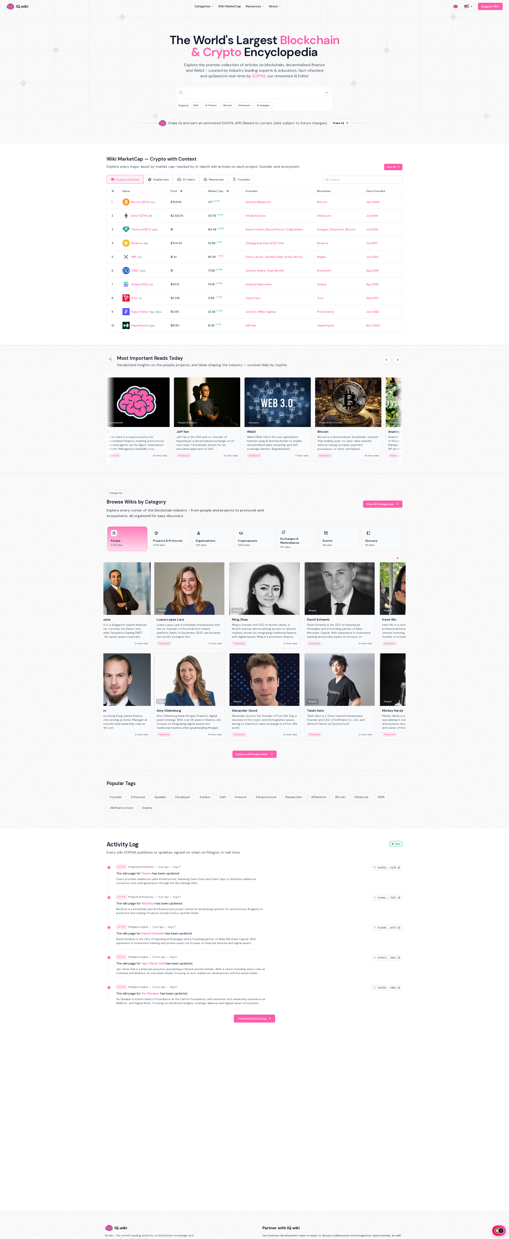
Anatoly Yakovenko (259, 284)
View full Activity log (252, 1018)
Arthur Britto (293, 257)
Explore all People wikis (252, 754)
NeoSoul (148, 903)
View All (391, 167)
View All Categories (380, 504)
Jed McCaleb (274, 257)
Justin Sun (253, 298)
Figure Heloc (140, 311)
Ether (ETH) (139, 215)
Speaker (160, 797)
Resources (253, 6)
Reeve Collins (255, 229)
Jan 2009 (372, 202)
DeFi (195, 105)
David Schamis (153, 933)
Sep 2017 (372, 298)
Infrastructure (266, 797)
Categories (202, 6)
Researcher (294, 797)
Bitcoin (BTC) (140, 202)
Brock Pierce (275, 229)
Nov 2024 (373, 325)
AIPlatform (318, 797)
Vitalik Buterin (256, 215)
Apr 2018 (372, 284)
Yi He (280, 243)
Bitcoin (227, 105)
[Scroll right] (397, 360)
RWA (381, 797)
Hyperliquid (139, 325)
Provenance (325, 311)
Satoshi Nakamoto (258, 202)
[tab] (125, 179)
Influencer (362, 797)
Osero (146, 873)
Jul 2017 (372, 243)
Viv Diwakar (150, 993)
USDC (135, 270)
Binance (137, 243)
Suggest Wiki (490, 6)
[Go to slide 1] (394, 558)
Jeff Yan (251, 325)
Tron (134, 298)
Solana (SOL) (140, 284)
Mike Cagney (267, 311)
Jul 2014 (372, 215)
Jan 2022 (372, 311)
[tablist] (180, 179)
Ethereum (244, 105)
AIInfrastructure (121, 808)
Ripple (321, 257)
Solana (321, 284)
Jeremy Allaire (256, 270)
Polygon (322, 229)
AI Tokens (211, 105)
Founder (116, 797)
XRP (134, 257)
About (273, 6)
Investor (241, 797)
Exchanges (263, 105)
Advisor (205, 797)
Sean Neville (275, 270)
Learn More (322, 123)
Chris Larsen (254, 257)
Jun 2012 (372, 257)
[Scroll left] (386, 360)
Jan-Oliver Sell (153, 963)
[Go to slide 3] (401, 558)
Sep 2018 (372, 270)
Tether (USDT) (141, 229)
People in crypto (138, 927)
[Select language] (468, 6)
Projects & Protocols (140, 866)
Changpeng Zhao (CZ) (261, 243)
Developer (182, 797)
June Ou (251, 311)
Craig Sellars (294, 229)
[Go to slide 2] (397, 558)
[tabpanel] (254, 259)
